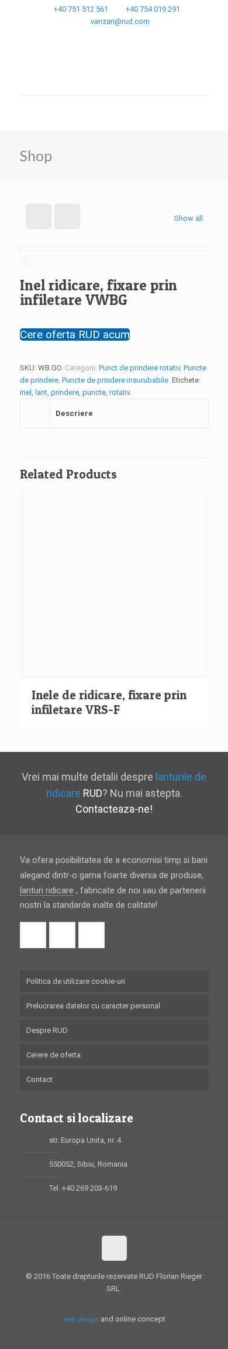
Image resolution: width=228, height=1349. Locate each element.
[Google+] (114, 36)
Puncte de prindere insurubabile (115, 380)
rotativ (119, 392)
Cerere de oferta (53, 1054)
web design (81, 1318)
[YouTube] (129, 36)
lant (41, 392)
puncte (94, 392)
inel (26, 392)
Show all (188, 218)
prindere (65, 392)
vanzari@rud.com (120, 21)
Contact (39, 1079)
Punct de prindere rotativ (139, 367)
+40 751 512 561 (81, 9)
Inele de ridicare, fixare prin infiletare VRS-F (109, 702)
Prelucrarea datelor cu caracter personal (93, 1005)
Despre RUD (47, 1030)
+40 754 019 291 (153, 9)
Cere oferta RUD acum (75, 334)
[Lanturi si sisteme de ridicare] (114, 68)
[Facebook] (99, 36)
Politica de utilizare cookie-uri (75, 981)
